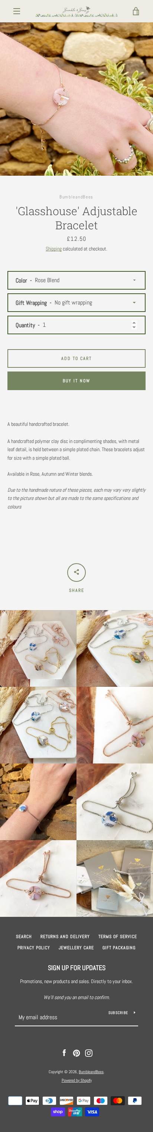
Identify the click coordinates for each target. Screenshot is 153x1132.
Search (24, 937)
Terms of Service (117, 937)
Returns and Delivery (65, 937)
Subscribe (118, 1012)
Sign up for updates (76, 967)
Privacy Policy (33, 948)
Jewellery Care (76, 948)
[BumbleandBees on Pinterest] (76, 1052)
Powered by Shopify (77, 1080)
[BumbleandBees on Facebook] (64, 1052)
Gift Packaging (119, 948)
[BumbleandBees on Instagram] (88, 1052)
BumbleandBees (91, 1071)
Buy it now (76, 381)
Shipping (54, 248)
